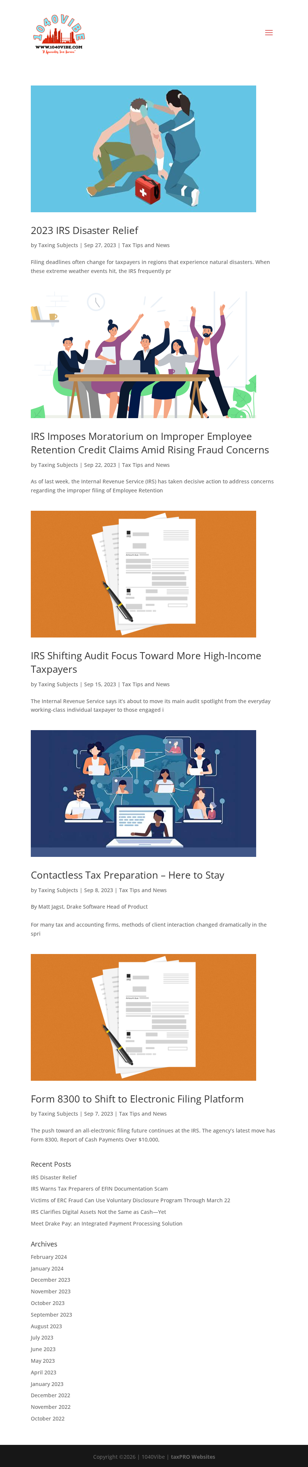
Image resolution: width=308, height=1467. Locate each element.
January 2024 (47, 1268)
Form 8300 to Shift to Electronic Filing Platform (137, 1099)
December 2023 (50, 1279)
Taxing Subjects (58, 245)
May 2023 (43, 1360)
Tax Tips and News (146, 245)
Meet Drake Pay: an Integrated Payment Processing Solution (107, 1223)
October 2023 (48, 1302)
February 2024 (49, 1256)
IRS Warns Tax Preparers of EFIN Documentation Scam (99, 1188)
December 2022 (50, 1395)
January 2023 (47, 1384)
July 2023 (42, 1337)
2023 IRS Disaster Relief (84, 230)
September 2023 (51, 1314)
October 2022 (48, 1418)
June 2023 (43, 1349)
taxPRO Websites (193, 1456)
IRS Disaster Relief (54, 1177)
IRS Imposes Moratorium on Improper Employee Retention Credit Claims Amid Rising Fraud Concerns (150, 442)
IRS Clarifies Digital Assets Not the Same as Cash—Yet (98, 1211)
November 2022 (51, 1406)
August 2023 (46, 1326)
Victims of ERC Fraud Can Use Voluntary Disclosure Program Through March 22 (130, 1200)
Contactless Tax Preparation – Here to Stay (127, 875)
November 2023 (51, 1291)
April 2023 (43, 1372)
